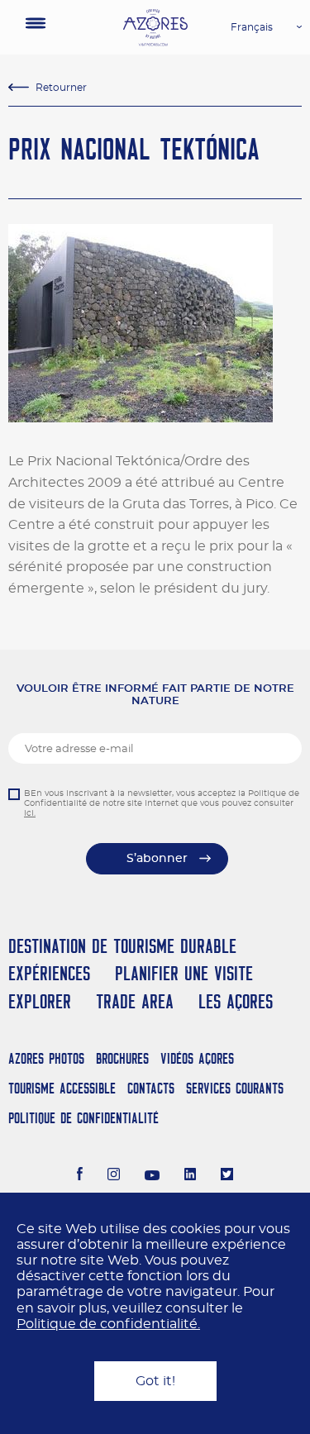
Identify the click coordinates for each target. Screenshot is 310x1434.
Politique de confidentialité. (108, 1324)
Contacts (150, 1088)
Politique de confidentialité (83, 1118)
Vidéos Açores (197, 1058)
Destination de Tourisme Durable (122, 946)
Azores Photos (46, 1058)
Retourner (61, 88)
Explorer (39, 1001)
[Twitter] (227, 1176)
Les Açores (235, 1001)
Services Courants (235, 1088)
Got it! (155, 1381)
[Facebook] (80, 1176)
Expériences (49, 973)
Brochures (122, 1058)
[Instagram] (113, 1176)
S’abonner (157, 859)
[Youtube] (152, 1176)
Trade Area (135, 1001)
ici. (30, 813)
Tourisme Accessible (62, 1088)
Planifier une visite (184, 973)
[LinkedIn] (190, 1176)
